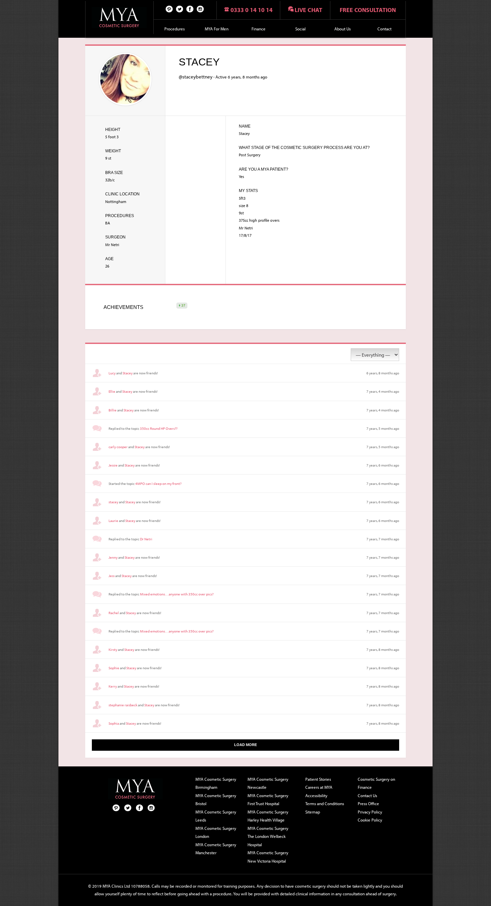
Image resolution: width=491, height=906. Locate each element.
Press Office (368, 803)
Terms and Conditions (324, 803)
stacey (113, 502)
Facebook (190, 8)
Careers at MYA (318, 787)
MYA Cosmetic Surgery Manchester (215, 849)
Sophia (114, 723)
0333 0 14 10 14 (251, 10)
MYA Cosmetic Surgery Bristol (215, 799)
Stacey (128, 373)
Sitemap (312, 811)
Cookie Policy (370, 820)
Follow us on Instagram (200, 8)
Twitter (179, 8)
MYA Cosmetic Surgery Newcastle (268, 783)
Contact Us (367, 795)
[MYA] (119, 17)
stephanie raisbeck (123, 705)
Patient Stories (318, 779)
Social (300, 28)
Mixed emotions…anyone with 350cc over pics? (176, 594)
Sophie (114, 668)
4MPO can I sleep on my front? (158, 483)
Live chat (308, 10)
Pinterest (169, 8)
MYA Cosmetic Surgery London (215, 832)
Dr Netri (146, 539)
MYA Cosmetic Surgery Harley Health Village (268, 816)
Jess (112, 575)
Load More (245, 745)
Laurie (113, 520)
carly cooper (118, 446)
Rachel (114, 612)
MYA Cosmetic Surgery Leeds (215, 816)
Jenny (113, 557)
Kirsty (113, 649)
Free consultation (368, 10)
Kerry (113, 686)
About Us (342, 28)
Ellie (112, 391)
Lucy (112, 373)
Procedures (174, 28)
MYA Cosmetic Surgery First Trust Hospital (268, 799)
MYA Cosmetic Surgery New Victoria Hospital (268, 857)
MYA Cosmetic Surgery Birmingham (215, 783)
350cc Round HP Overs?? (158, 428)
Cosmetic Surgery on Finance (376, 783)
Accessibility (316, 795)
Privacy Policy (370, 811)
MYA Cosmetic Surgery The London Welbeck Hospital (268, 836)
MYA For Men (216, 28)
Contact (384, 28)
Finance (259, 28)
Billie (113, 410)
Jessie (113, 465)
